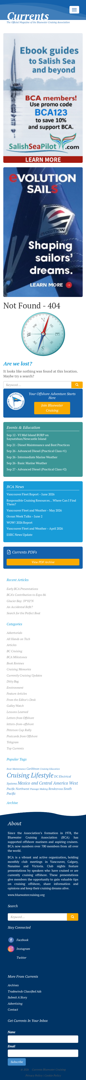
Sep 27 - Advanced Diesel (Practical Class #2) (37, 469)
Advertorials (14, 633)
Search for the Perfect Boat (23, 613)
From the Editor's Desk (21, 700)
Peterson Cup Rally (19, 730)
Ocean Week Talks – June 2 (24, 516)
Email (11, 1046)
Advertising (15, 1004)
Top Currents (15, 748)
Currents (28, 11)
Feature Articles (17, 694)
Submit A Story (17, 997)
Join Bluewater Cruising (52, 408)
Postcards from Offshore (22, 736)
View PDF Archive (43, 562)
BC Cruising (14, 651)
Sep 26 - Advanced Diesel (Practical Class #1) (37, 451)
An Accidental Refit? (20, 607)
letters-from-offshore (20, 724)
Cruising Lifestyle (30, 775)
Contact (13, 1010)
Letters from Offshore (20, 718)
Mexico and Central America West (48, 783)
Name (11, 1032)
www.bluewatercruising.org (26, 895)
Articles (12, 645)
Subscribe (17, 1062)
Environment (15, 688)
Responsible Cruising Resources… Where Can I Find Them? (41, 502)
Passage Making (39, 789)
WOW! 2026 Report (19, 523)
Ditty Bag (13, 681)
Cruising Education (50, 768)
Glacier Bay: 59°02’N (20, 601)
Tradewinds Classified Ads (24, 991)
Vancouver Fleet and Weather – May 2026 (34, 510)
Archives (13, 985)
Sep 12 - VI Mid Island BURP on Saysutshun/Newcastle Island (28, 437)
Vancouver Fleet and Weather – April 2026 (35, 528)
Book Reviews (15, 663)
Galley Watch (15, 706)
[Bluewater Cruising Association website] (16, 401)
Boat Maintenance (16, 768)
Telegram (13, 742)
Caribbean (32, 769)
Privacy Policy (33, 1075)
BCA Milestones (17, 657)
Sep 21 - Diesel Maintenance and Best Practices (38, 445)
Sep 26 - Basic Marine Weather (27, 463)
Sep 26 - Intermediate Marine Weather (32, 457)
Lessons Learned (17, 712)
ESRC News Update (19, 535)
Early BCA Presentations (22, 589)
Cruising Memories (19, 669)
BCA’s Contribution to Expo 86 (26, 595)
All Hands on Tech (18, 639)
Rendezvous (56, 789)
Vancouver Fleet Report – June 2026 (30, 494)
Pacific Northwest (18, 789)
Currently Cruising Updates (24, 675)
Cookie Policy (52, 1075)
